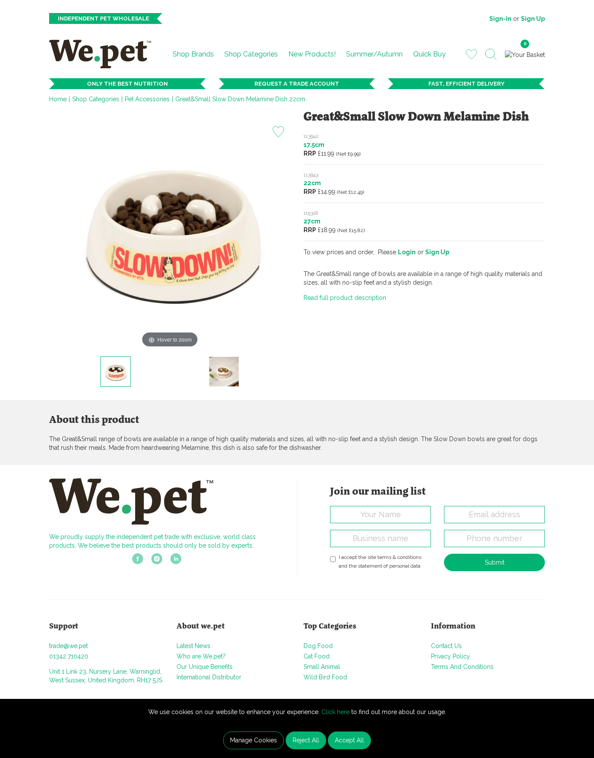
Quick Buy (429, 54)
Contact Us (446, 645)
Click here (335, 711)
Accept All (349, 740)
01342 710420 (68, 656)
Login (407, 252)
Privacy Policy (450, 656)
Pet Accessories (147, 99)
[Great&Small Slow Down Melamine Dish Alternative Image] (224, 371)
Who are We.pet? (201, 656)
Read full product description (345, 297)
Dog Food (318, 645)
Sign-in (500, 18)
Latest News (193, 645)
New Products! (312, 54)
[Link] (137, 561)
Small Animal (322, 666)
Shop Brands (193, 54)
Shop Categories (251, 54)
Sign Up (533, 18)
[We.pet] (103, 53)
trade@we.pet (68, 645)
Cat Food (317, 656)
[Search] (491, 54)
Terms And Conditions (462, 666)
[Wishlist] (471, 53)
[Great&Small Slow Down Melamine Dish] (115, 371)
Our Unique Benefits (205, 666)
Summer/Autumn (374, 54)
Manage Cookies (253, 740)
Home (58, 99)
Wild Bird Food (325, 677)
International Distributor (209, 677)
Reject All (306, 740)
